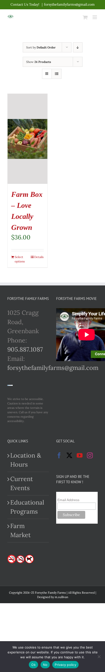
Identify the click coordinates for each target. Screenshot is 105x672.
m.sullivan (61, 597)
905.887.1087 (25, 349)
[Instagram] (90, 455)
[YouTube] (80, 455)
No (45, 665)
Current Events (21, 483)
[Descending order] (78, 47)
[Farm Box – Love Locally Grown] (27, 139)
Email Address (68, 500)
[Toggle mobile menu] (95, 17)
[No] (98, 656)
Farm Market (20, 530)
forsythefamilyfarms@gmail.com (69, 4)
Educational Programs (27, 507)
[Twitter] (69, 455)
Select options (20, 259)
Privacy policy (65, 665)
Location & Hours (25, 460)
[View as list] (56, 74)
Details (39, 257)
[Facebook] (59, 455)
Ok (33, 665)
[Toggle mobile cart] (85, 17)
